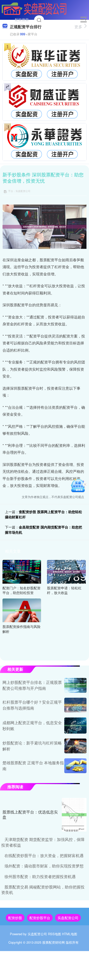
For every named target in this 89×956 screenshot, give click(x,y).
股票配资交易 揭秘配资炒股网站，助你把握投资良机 (43, 889)
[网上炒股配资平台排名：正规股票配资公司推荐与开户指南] (75, 685)
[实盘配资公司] (34, 8)
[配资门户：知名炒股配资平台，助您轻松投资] (21, 571)
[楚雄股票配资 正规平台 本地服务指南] (75, 765)
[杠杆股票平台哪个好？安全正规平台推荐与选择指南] (75, 705)
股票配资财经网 (53, 942)
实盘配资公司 (68, 917)
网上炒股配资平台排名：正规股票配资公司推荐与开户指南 (32, 685)
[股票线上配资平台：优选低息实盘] (74, 815)
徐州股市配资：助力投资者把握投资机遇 (40, 876)
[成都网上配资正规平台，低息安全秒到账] (75, 725)
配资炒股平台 (39, 917)
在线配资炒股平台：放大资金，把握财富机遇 (44, 855)
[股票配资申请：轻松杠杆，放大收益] (66, 571)
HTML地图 (69, 934)
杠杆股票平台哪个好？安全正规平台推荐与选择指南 (32, 705)
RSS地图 (54, 934)
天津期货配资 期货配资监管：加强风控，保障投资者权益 (43, 842)
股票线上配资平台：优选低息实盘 (30, 814)
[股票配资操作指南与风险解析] (21, 609)
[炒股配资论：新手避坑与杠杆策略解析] (75, 746)
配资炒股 (15, 917)
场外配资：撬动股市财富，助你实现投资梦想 (44, 866)
